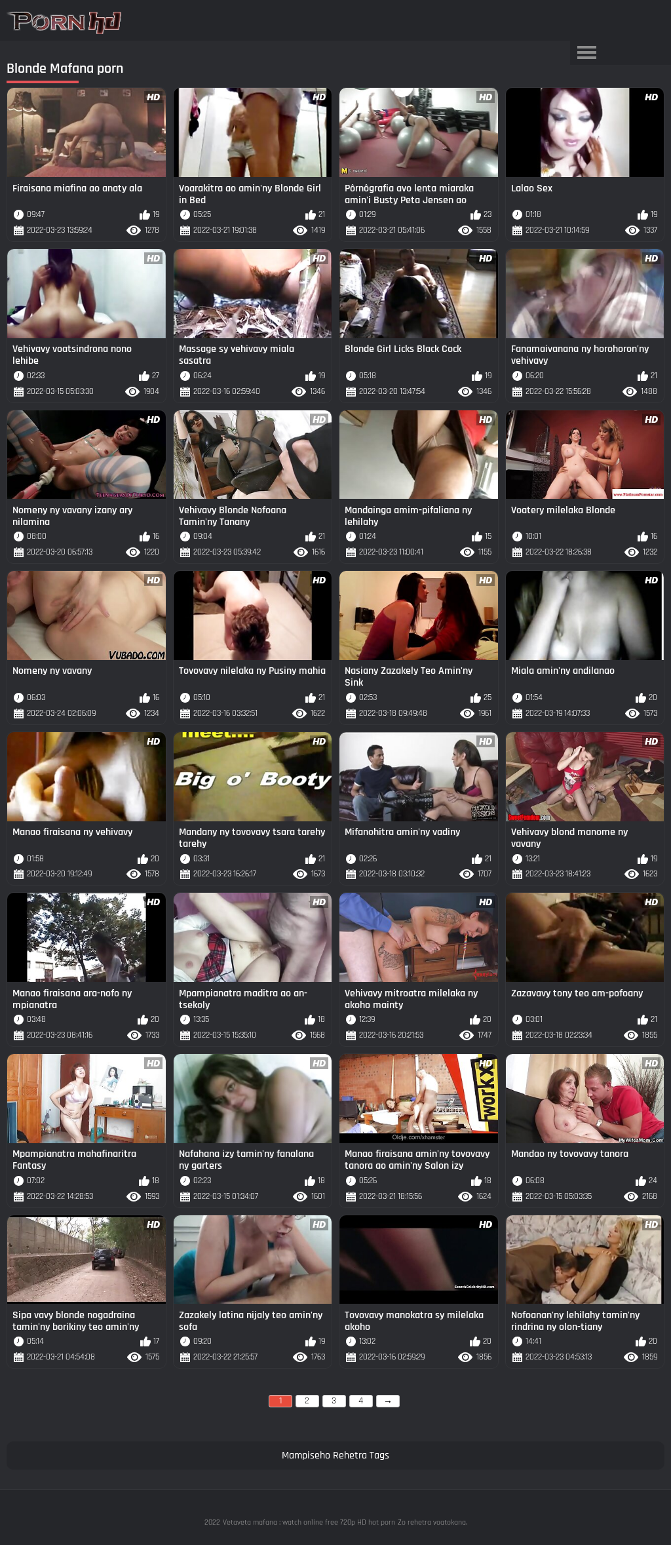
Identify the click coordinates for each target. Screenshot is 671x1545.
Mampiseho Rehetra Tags (335, 1455)
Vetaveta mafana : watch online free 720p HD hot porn (309, 1522)
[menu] (586, 53)
